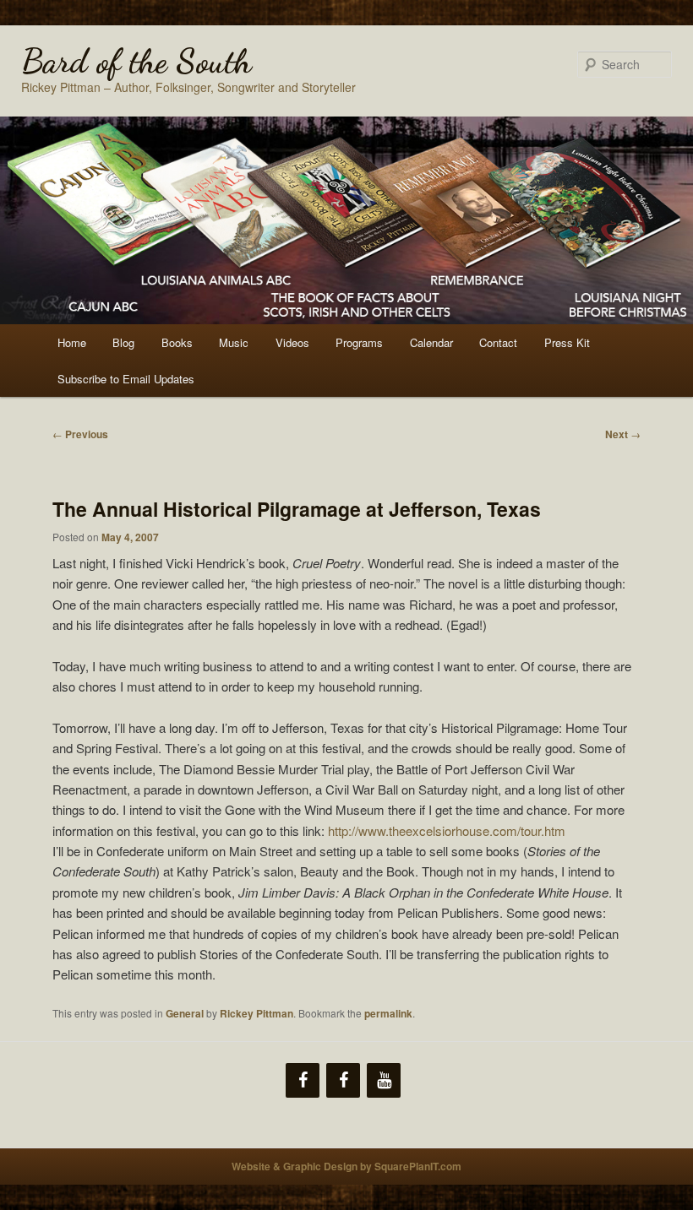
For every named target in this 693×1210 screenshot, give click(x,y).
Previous (80, 434)
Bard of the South (136, 61)
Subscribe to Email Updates (125, 379)
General (185, 1013)
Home (71, 342)
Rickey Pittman (256, 1013)
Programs (359, 342)
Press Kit (567, 342)
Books (177, 342)
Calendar (431, 342)
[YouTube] (384, 1080)
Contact (498, 342)
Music (233, 342)
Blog (123, 342)
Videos (292, 342)
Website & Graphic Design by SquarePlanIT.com (346, 1166)
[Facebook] (302, 1080)
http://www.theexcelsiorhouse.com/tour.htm (446, 830)
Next (623, 434)
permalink (388, 1013)
